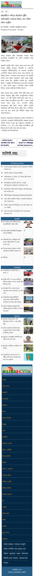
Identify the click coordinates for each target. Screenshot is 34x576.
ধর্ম (3, 501)
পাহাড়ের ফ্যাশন (7, 494)
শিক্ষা (3, 411)
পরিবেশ (6, 553)
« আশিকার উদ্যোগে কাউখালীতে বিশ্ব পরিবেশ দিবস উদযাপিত (8, 142)
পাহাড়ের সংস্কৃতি (20, 544)
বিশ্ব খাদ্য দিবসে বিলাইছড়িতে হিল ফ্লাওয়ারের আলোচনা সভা (17, 212)
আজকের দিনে (23, 558)
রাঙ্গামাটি (4, 392)
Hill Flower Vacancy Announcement (18, 195)
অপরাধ (4, 526)
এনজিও (6, 11)
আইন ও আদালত (7, 469)
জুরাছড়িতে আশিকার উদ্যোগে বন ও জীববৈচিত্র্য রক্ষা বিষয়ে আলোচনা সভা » (25, 142)
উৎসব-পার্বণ (5, 513)
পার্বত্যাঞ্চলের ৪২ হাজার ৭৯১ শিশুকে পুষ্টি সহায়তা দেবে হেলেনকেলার (17, 178)
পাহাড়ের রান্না (6, 475)
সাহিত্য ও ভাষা (7, 443)
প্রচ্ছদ (2, 11)
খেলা (3, 431)
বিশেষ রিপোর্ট (6, 456)
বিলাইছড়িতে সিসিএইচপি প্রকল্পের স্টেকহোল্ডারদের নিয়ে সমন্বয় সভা (18, 190)
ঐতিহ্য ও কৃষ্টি (6, 481)
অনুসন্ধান (12, 553)
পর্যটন (4, 520)
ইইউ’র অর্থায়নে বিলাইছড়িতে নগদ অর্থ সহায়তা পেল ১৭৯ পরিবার (18, 206)
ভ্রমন (18, 553)
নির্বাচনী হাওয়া (8, 558)
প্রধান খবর (5, 386)
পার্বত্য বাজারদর (8, 544)
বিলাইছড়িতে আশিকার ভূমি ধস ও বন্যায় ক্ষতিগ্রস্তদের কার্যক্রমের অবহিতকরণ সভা (16, 184)
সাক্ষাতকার (24, 553)
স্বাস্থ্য (4, 424)
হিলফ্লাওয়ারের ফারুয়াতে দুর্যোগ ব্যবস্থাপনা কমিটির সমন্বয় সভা (18, 168)
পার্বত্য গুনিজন (6, 488)
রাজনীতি (4, 437)
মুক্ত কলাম (5, 532)
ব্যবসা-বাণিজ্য (6, 418)
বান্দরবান (17, 316)
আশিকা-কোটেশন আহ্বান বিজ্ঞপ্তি (13, 173)
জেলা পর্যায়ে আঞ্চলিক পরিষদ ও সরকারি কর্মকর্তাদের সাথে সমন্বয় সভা (18, 200)
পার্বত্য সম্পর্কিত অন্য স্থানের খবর (14, 549)
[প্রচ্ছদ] (11, 5)
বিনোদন (15, 558)
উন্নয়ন (6, 563)
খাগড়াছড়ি (17, 267)
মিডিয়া (4, 462)
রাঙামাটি (17, 219)
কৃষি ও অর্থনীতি (6, 450)
